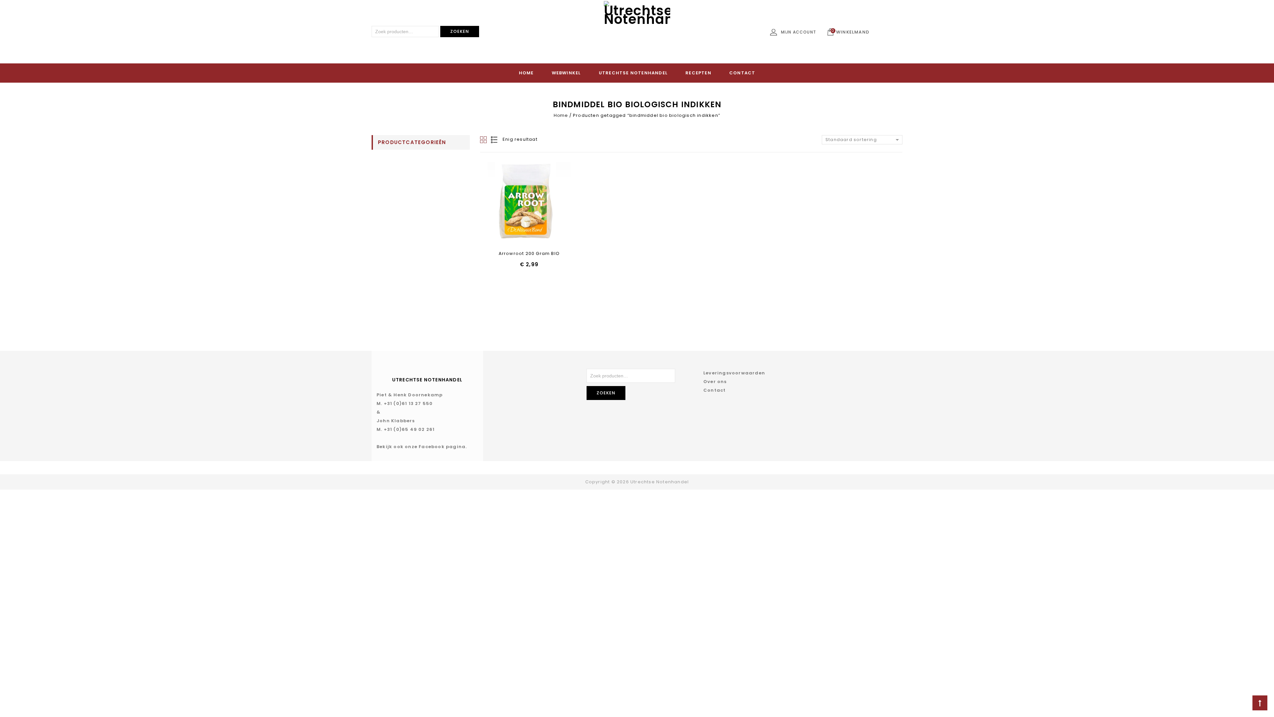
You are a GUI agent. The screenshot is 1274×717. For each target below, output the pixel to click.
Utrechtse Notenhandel (633, 73)
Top (1259, 702)
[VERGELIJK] (546, 204)
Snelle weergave (529, 204)
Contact (742, 73)
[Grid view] (484, 140)
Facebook (432, 446)
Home (526, 73)
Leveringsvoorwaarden (734, 373)
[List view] (495, 140)
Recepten (698, 73)
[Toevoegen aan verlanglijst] (512, 204)
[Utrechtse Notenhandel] (637, 34)
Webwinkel (566, 73)
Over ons (715, 381)
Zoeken (459, 31)
